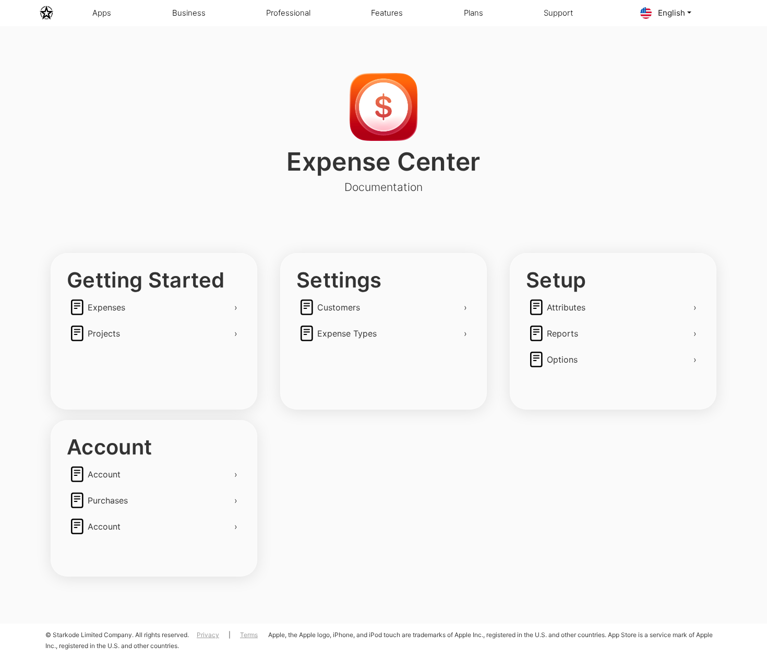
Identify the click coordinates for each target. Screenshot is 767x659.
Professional (288, 13)
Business (189, 13)
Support (558, 13)
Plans (473, 13)
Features (387, 13)
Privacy (208, 635)
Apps (101, 13)
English (670, 13)
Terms (249, 635)
